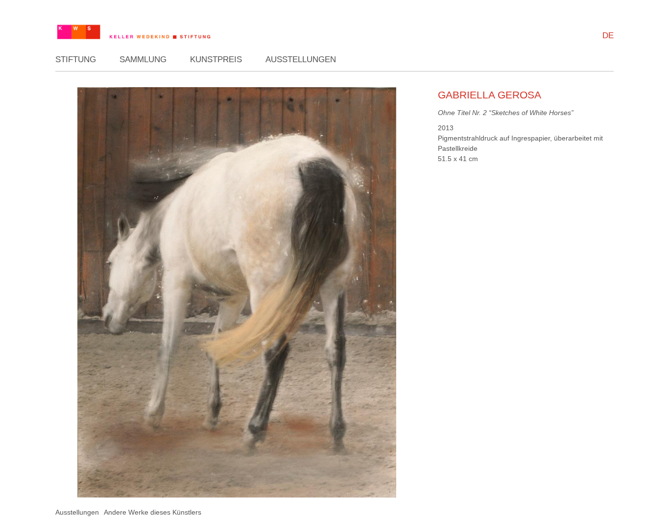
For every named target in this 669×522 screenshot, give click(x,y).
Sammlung (143, 59)
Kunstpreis (216, 59)
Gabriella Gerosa (489, 94)
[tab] (77, 512)
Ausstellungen (300, 59)
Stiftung (75, 59)
